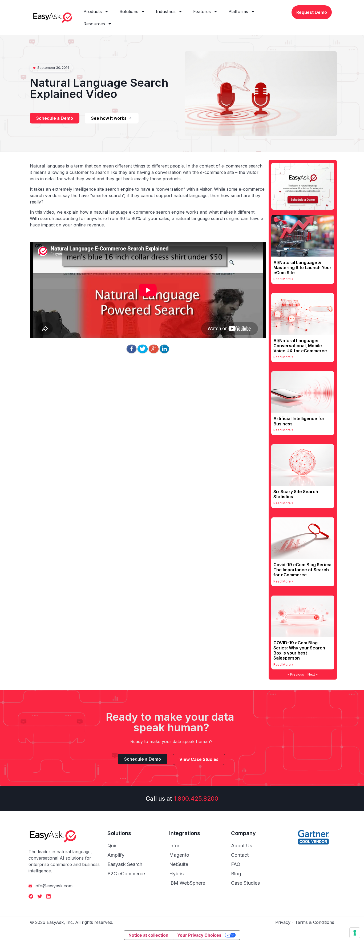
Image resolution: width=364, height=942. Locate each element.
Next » (313, 674)
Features (202, 11)
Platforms (238, 11)
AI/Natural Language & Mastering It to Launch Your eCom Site (302, 267)
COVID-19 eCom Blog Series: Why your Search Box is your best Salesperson (299, 650)
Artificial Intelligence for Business (299, 421)
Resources (94, 23)
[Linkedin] (48, 896)
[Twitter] (39, 896)
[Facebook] (31, 896)
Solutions (128, 11)
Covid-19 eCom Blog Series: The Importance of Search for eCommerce (302, 569)
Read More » (283, 279)
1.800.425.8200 (196, 798)
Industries (166, 11)
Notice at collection (148, 935)
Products (92, 11)
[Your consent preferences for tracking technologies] (355, 933)
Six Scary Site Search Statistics (295, 494)
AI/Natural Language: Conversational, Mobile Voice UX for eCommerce (300, 345)
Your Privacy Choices (199, 935)
